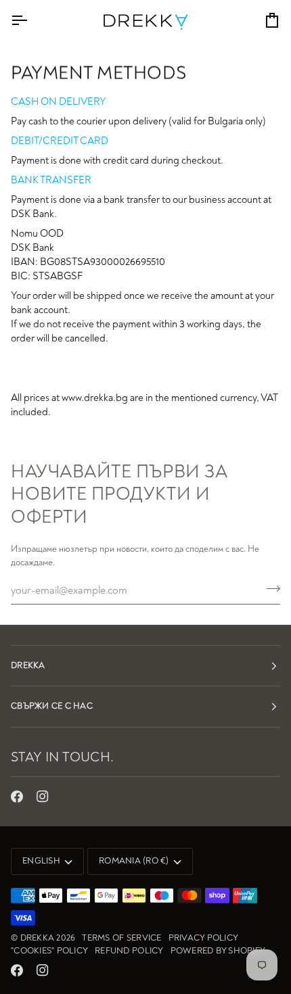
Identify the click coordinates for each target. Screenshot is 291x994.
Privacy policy (204, 937)
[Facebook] (17, 796)
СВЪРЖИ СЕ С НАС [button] (52, 706)
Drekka (37, 937)
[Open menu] (31, 20)
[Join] (269, 589)
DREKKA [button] (28, 665)
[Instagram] (43, 796)
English (41, 860)
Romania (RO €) (134, 860)
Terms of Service (121, 937)
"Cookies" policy (49, 950)
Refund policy (129, 950)
